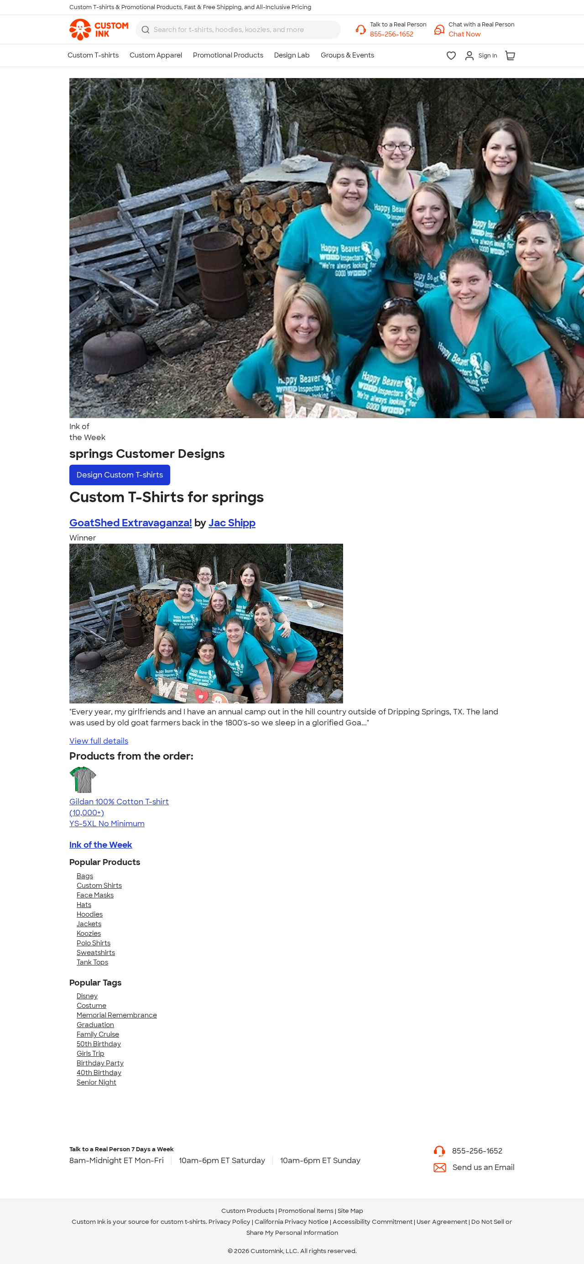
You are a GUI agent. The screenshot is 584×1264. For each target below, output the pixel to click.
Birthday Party (100, 1063)
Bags (85, 876)
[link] (98, 30)
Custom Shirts (99, 885)
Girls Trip (90, 1053)
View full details (98, 741)
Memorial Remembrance (117, 1015)
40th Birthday (99, 1073)
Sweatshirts (96, 953)
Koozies (89, 933)
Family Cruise (98, 1034)
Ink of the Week (100, 844)
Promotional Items (306, 1211)
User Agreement (442, 1222)
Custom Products (247, 1211)
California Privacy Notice (291, 1222)
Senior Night (96, 1082)
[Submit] (145, 30)
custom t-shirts (183, 1222)
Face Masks (95, 895)
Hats (84, 905)
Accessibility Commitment (372, 1222)
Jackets (89, 924)
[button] (481, 34)
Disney (87, 996)
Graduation (95, 1025)
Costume (91, 1006)
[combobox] (238, 30)
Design (120, 475)
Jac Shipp (232, 523)
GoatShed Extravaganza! (130, 523)
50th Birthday (99, 1044)
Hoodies (90, 914)
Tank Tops (92, 962)
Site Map (350, 1211)
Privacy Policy (229, 1222)
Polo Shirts (93, 943)
